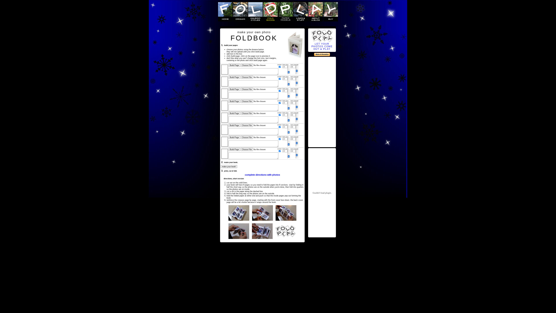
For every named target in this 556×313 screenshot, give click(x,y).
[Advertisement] (322, 101)
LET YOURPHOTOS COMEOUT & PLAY (322, 46)
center (279, 64)
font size (285, 64)
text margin (294, 64)
